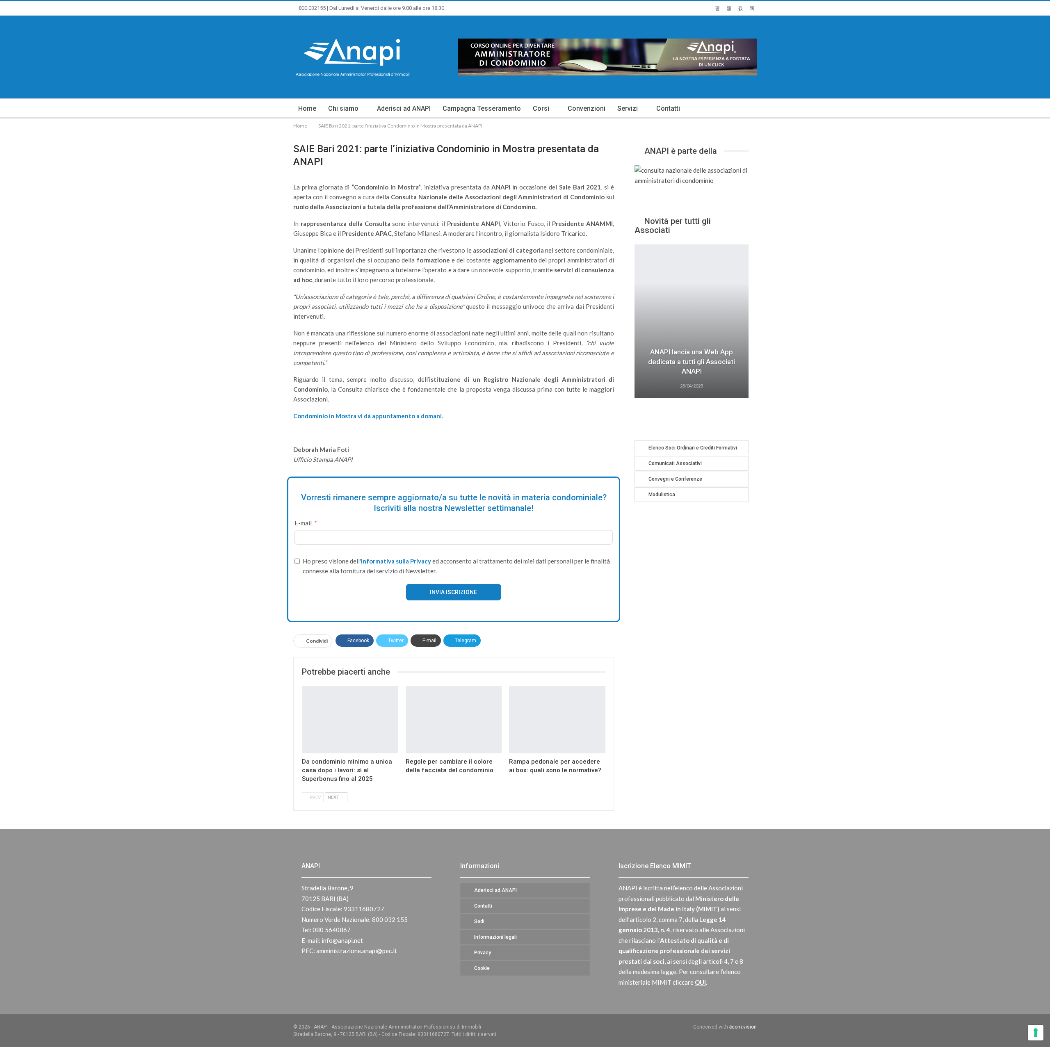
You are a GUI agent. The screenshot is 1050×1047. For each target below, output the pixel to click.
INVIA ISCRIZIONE (453, 592)
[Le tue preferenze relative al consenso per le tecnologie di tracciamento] (1035, 1032)
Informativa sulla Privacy (396, 561)
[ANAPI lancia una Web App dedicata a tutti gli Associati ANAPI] (692, 321)
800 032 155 (390, 919)
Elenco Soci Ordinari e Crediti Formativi (692, 448)
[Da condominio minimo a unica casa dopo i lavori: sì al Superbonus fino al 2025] (350, 719)
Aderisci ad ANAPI (404, 108)
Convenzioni (586, 108)
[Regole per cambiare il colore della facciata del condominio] (454, 719)
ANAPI (310, 866)
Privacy (482, 953)
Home (307, 108)
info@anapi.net (342, 940)
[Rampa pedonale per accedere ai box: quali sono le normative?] (557, 719)
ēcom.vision (743, 1027)
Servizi (627, 108)
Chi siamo (343, 108)
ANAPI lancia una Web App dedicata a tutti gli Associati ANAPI (691, 362)
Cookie (482, 968)
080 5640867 (332, 929)
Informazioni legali (495, 937)
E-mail (303, 523)
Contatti (668, 108)
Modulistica (661, 494)
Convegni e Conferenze (675, 479)
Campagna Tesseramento (482, 108)
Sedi (479, 921)
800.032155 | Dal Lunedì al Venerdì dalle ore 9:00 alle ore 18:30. (371, 8)
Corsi (541, 108)
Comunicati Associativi (675, 463)
